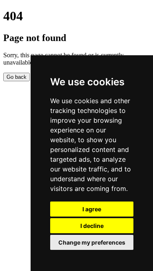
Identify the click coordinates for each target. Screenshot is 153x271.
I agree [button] (91, 209)
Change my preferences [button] (91, 242)
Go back (17, 77)
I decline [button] (92, 225)
